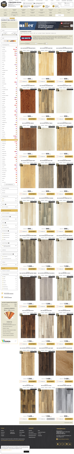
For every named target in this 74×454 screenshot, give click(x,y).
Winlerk (3, 78)
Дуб (4, 278)
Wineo (3, 157)
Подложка (40, 435)
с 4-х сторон (6, 206)
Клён (4, 282)
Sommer (3, 134)
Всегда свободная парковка (63, 439)
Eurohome (4, 118)
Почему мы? (23, 0)
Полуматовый (6, 227)
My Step (3, 49)
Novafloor (4, 114)
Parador (3, 132)
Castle (21, 33)
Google (63, 444)
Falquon (3, 161)
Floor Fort (3, 182)
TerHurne (3, 137)
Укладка (52, 0)
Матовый (5, 225)
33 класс (3, 192)
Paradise (3, 159)
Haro (3, 130)
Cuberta (3, 101)
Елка (39, 430)
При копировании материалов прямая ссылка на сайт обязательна (12, 440)
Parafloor (3, 93)
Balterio (3, 124)
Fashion (31, 33)
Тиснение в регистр (7, 258)
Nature (43, 33)
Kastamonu (4, 153)
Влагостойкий (6, 219)
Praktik (3, 147)
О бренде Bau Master (68, 422)
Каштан (5, 284)
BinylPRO (4, 107)
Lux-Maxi (39, 33)
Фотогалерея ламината (8, 293)
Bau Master (4, 139)
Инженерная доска (32, 435)
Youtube (69, 444)
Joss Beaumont (5, 70)
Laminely (3, 120)
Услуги (46, 0)
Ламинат (7, 18)
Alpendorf (4, 141)
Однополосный (6, 233)
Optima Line (53, 33)
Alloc (3, 180)
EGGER (3, 53)
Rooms (3, 149)
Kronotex (3, 60)
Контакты (57, 0)
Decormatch (4, 170)
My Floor (3, 58)
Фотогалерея (21, 432)
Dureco (3, 112)
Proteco (3, 145)
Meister (3, 116)
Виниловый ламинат (33, 433)
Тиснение (5, 256)
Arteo (3, 66)
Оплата (2, 430)
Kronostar (4, 172)
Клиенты (2, 433)
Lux (36, 33)
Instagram (66, 444)
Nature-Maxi (48, 33)
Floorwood (4, 151)
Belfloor (3, 74)
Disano (3, 178)
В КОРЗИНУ (32, 81)
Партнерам (21, 430)
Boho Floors (4, 168)
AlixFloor (3, 97)
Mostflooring (4, 122)
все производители (9, 184)
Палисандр (6, 288)
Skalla (3, 105)
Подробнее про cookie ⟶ (6, 449)
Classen (3, 91)
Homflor (3, 72)
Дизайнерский (6, 235)
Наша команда (22, 435)
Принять (26, 451)
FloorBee (3, 99)
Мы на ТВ (16, 0)
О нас (2, 428)
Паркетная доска (32, 437)
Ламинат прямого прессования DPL (7, 246)
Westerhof (4, 143)
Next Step (4, 110)
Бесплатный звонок (29, 3)
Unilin (3, 166)
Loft (34, 33)
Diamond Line (26, 33)
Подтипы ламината (8, 297)
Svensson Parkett (5, 95)
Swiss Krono (4, 155)
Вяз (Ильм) (6, 286)
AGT (3, 76)
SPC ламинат (31, 432)
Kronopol (3, 56)
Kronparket (4, 83)
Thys (3, 62)
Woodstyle (4, 164)
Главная (3, 18)
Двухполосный (6, 237)
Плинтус (39, 433)
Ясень (5, 280)
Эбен (5, 276)
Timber (3, 64)
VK (57, 444)
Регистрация (64, 0)
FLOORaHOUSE (5, 89)
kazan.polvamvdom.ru (4, 4)
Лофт (4, 239)
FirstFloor (3, 47)
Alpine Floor (4, 51)
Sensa (3, 68)
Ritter (3, 128)
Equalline (4, 176)
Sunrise (3, 103)
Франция (5, 264)
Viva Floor (4, 87)
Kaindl (3, 126)
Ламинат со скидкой (6, 270)
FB (60, 444)
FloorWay (3, 174)
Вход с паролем (69, 0)
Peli (2, 85)
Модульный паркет (41, 432)
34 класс (3, 190)
